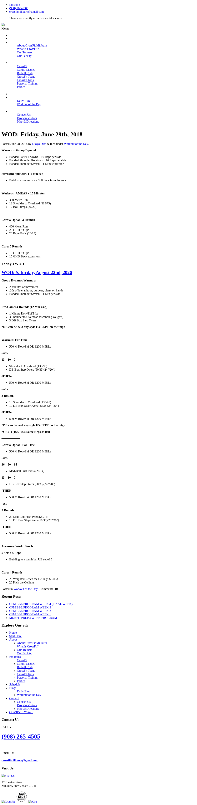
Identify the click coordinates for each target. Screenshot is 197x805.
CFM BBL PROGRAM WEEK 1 (30, 614)
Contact (14, 698)
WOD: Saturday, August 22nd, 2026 (37, 272)
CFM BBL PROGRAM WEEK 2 (30, 610)
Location (14, 4)
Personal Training (27, 677)
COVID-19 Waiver (21, 712)
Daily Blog (23, 691)
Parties (21, 681)
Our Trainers (24, 649)
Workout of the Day (76, 143)
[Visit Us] (8, 775)
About (13, 639)
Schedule (14, 684)
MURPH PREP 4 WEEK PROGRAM (33, 617)
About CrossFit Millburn (32, 643)
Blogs (12, 688)
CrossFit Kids (25, 674)
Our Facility (24, 653)
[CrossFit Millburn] (3, 25)
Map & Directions (28, 708)
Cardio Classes (26, 663)
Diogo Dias (39, 143)
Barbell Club (25, 667)
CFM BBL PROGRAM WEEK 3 (30, 607)
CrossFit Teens (26, 670)
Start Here (15, 636)
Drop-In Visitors (27, 705)
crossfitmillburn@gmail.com (26, 11)
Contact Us (24, 701)
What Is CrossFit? (28, 646)
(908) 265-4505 (18, 8)
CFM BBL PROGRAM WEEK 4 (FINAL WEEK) (41, 604)
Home (13, 632)
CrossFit (22, 660)
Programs (15, 656)
